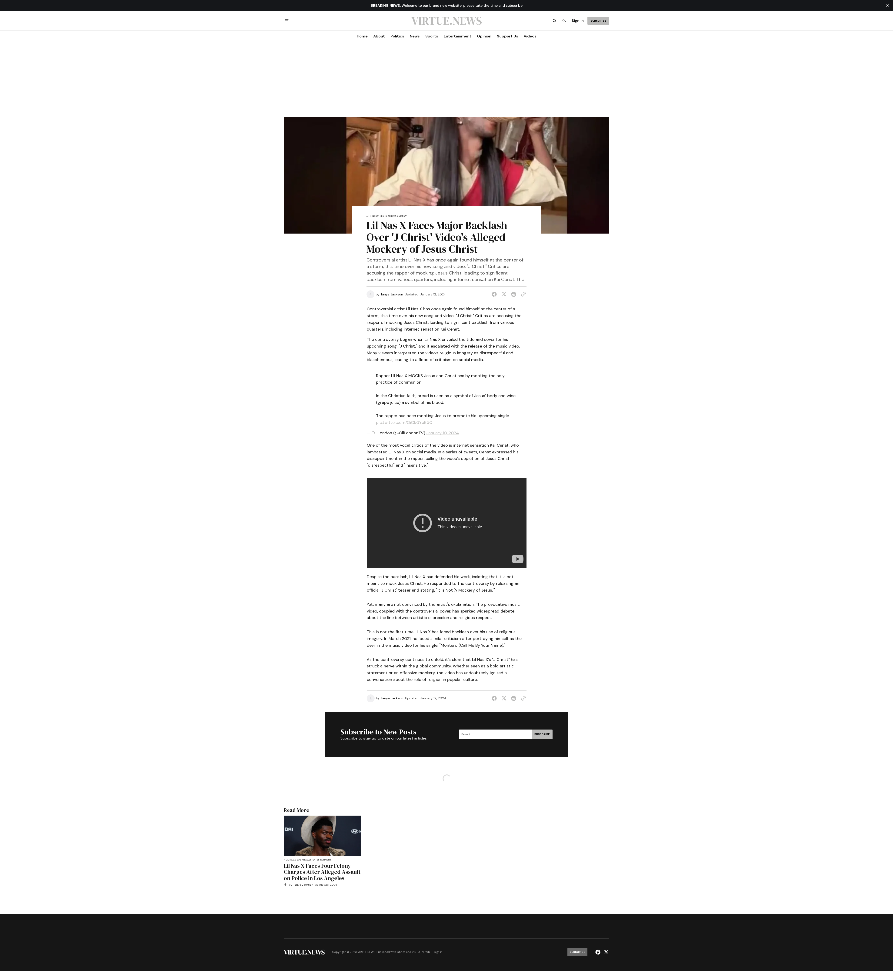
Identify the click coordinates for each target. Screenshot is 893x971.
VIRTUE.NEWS (421, 952)
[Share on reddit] (514, 294)
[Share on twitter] (504, 294)
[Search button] (554, 20)
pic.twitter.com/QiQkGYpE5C (404, 422)
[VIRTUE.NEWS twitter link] (605, 952)
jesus (383, 216)
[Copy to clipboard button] (522, 294)
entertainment (397, 216)
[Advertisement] (446, 82)
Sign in (578, 20)
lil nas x (374, 216)
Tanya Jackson (391, 294)
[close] (887, 5)
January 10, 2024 (442, 433)
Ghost (401, 952)
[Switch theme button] (564, 20)
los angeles (304, 860)
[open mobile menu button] (287, 20)
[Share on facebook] (495, 294)
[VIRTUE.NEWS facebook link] (598, 952)
